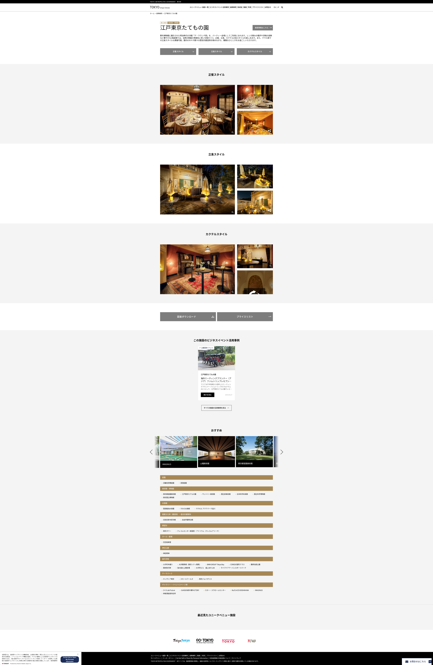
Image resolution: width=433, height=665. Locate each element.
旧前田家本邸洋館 (169, 520)
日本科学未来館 (242, 494)
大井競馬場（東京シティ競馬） (190, 564)
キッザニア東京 (168, 579)
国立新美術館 (226, 494)
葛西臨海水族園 (168, 508)
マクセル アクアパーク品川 (205, 508)
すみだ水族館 (185, 508)
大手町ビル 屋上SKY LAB (205, 568)
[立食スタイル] (197, 189)
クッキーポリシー (169, 658)
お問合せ (268, 7)
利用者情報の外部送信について (220, 658)
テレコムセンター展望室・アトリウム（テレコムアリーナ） (198, 531)
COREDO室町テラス (237, 564)
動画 (245, 7)
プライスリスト (257, 7)
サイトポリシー (156, 658)
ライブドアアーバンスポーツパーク (233, 568)
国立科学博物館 (259, 494)
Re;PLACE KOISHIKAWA (240, 590)
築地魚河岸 (167, 568)
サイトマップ (236, 658)
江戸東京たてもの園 (189, 494)
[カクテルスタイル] (197, 269)
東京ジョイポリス (205, 579)
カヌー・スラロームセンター (215, 590)
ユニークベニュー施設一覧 (199, 7)
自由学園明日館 (187, 520)
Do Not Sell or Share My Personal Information (192, 658)
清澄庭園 (183, 483)
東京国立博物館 (168, 497)
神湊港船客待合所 (169, 593)
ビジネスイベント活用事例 (219, 7)
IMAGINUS (259, 590)
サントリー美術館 (208, 494)
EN (275, 7)
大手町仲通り (168, 564)
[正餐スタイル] (197, 110)
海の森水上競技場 (183, 568)
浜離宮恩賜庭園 (168, 483)
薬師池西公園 (255, 564)
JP (278, 7)
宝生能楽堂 (167, 542)
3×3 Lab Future (169, 590)
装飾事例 (233, 7)
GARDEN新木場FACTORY (190, 590)
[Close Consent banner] (77, 654)
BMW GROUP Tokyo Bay (215, 564)
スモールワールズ (186, 579)
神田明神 (166, 553)
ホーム (152, 13)
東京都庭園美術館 (169, 494)
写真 (249, 7)
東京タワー (167, 531)
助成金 (240, 7)
